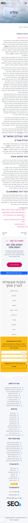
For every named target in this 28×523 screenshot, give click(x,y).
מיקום (14, 305)
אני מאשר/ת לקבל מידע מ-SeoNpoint (15, 363)
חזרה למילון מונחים (22, 38)
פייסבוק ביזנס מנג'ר (19, 224)
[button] (25, 3)
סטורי (14, 320)
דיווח (14, 329)
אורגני (14, 300)
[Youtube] (11, 484)
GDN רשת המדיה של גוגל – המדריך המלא (13, 210)
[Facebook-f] (16, 484)
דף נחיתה (14, 315)
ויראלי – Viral (14, 310)
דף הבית (26, 27)
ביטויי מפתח (14, 291)
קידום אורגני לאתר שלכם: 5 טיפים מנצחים (13, 212)
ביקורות (14, 334)
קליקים (14, 296)
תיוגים (14, 325)
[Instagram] (14, 484)
